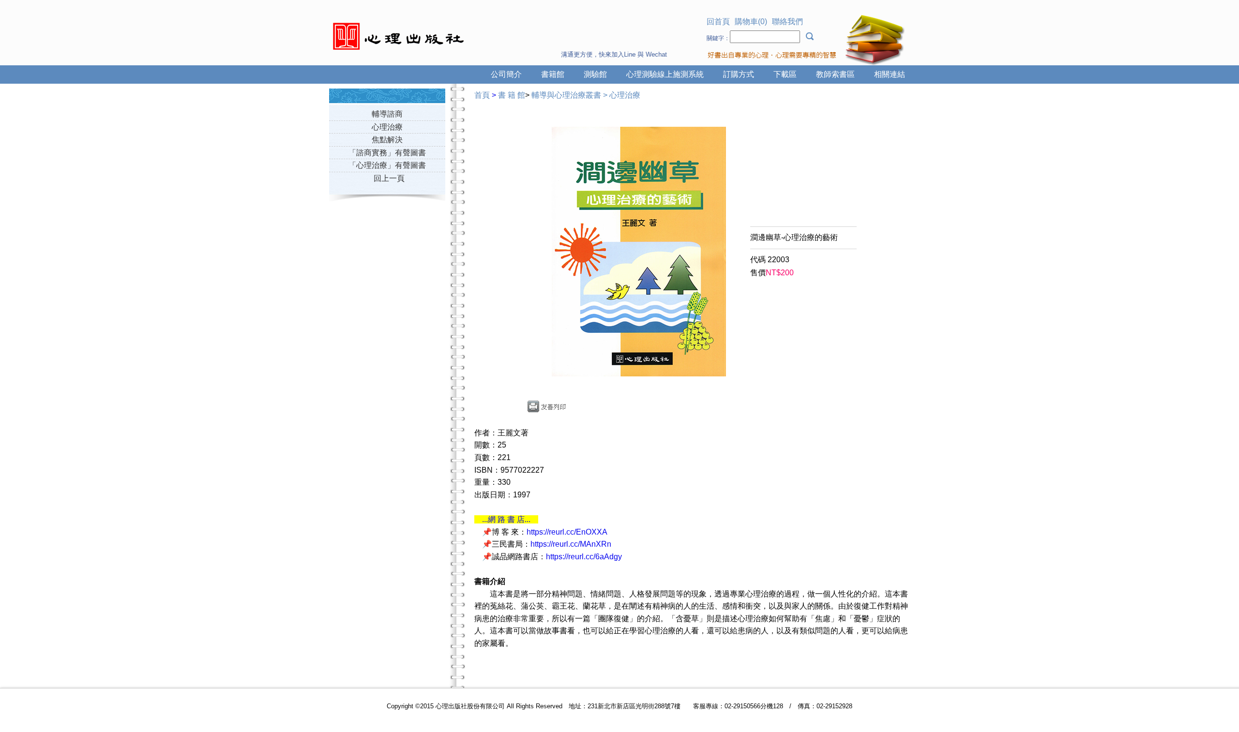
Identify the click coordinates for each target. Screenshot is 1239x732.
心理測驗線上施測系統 (665, 74)
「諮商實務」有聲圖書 (387, 153)
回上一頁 (389, 178)
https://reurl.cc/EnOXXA (567, 532)
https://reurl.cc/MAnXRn (570, 544)
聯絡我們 (787, 21)
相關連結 (889, 74)
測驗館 (595, 74)
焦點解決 (387, 139)
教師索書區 (835, 74)
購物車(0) (751, 21)
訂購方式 (738, 74)
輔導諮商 (387, 114)
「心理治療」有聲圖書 (387, 165)
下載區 (785, 74)
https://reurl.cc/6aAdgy (584, 557)
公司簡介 (506, 74)
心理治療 (387, 127)
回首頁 (718, 21)
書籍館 (552, 74)
